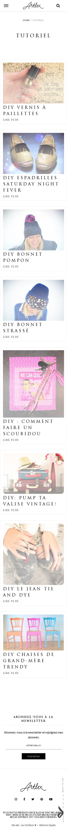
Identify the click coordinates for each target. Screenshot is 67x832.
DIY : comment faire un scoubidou (28, 428)
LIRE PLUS (11, 120)
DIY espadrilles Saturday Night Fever (31, 184)
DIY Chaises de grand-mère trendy (29, 661)
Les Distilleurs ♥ (28, 825)
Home (26, 20)
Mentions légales (47, 825)
